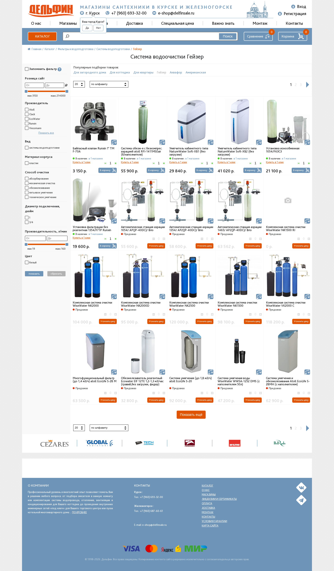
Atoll (31, 109)
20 (76, 84)
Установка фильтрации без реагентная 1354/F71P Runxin (92, 229)
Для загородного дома (89, 72)
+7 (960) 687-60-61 (151, 510)
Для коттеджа (120, 72)
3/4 (31, 222)
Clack (32, 114)
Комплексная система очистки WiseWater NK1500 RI (285, 229)
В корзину (105, 170)
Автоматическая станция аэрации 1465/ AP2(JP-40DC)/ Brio (240, 229)
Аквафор (176, 72)
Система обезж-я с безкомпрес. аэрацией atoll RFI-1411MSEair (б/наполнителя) (141, 151)
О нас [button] (36, 23)
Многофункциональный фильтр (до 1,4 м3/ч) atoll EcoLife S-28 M (94, 380)
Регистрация (295, 13)
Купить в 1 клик (81, 162)
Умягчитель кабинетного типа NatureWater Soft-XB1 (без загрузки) (188, 151)
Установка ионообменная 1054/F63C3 (282, 150)
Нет (98, 27)
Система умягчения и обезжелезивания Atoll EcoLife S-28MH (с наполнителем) (288, 381)
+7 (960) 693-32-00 (129, 13)
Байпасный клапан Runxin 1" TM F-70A (93, 150)
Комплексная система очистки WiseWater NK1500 (237, 304)
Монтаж (260, 23)
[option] (54, 443)
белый (33, 262)
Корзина (287, 36)
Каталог (42, 36)
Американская (196, 72)
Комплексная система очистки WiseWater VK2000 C (285, 304)
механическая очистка (42, 183)
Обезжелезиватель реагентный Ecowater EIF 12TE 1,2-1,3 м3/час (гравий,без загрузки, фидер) (142, 381)
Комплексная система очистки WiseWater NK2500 (189, 304)
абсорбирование (39, 178)
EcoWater (34, 118)
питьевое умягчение (41, 192)
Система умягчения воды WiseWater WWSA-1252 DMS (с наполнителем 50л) (239, 381)
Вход (301, 6)
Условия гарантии (214, 521)
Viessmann (35, 128)
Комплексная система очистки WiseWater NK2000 (92, 304)
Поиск (228, 36)
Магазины (68, 23)
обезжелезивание (39, 187)
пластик (33, 163)
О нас (206, 490)
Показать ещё (191, 415)
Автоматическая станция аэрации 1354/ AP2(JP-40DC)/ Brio (191, 229)
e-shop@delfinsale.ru (176, 13)
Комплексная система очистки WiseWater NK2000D (140, 304)
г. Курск (93, 13)
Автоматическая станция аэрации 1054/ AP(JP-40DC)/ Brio (143, 229)
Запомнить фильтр (43, 69)
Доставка (134, 23)
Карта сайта (210, 525)
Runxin (32, 123)
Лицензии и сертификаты (219, 498)
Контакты (294, 23)
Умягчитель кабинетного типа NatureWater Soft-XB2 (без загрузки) (237, 151)
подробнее (79, 512)
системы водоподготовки (44, 147)
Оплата (207, 503)
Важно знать (223, 23)
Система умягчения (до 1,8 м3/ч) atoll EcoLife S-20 (190, 380)
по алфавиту (99, 84)
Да (87, 27)
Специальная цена (177, 23)
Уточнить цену (156, 245)
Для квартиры (143, 72)
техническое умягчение (42, 197)
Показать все (46, 132)
